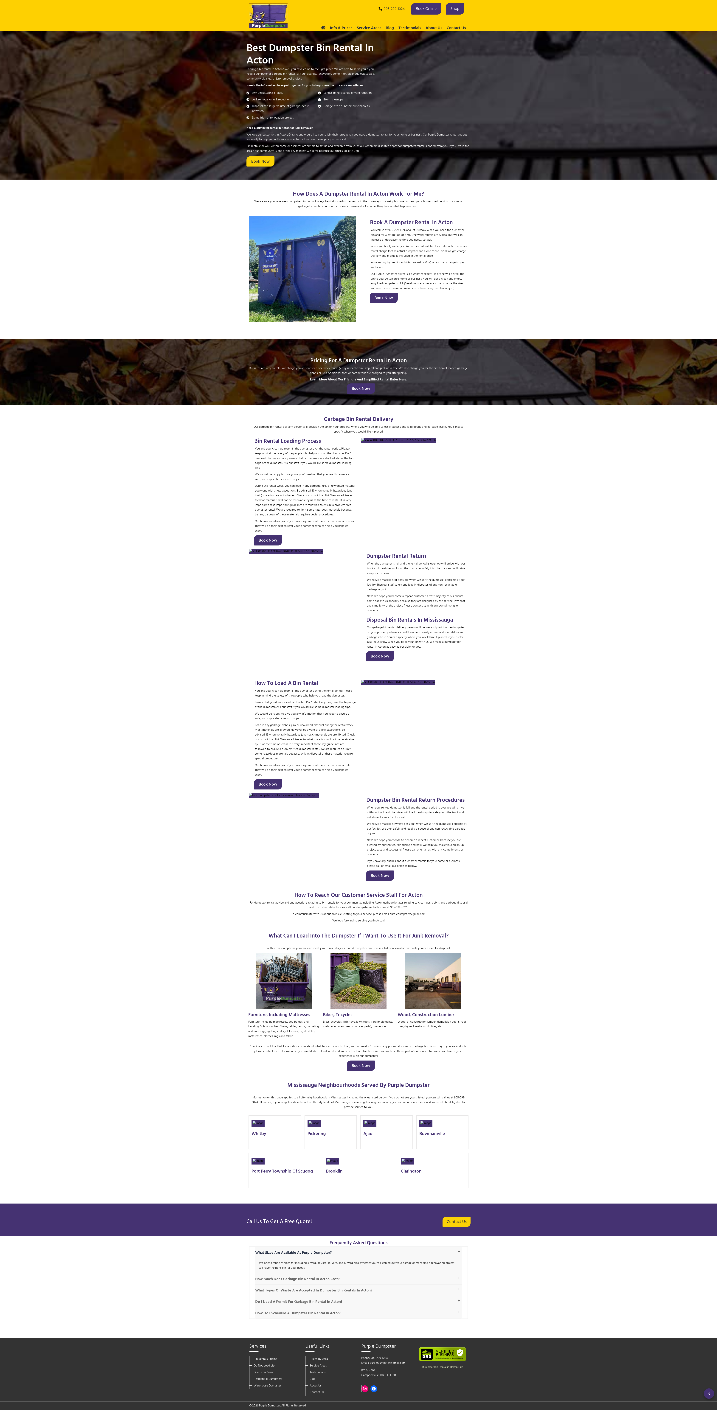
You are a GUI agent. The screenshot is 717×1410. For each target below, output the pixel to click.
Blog (390, 28)
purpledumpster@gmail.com (388, 1363)
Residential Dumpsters (268, 1379)
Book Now (260, 161)
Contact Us (456, 28)
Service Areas (318, 1365)
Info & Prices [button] (341, 28)
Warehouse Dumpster (267, 1385)
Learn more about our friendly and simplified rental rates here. (358, 379)
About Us (316, 1385)
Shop (454, 9)
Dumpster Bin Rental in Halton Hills (442, 1366)
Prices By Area (319, 1359)
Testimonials (409, 28)
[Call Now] (709, 1393)
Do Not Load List (264, 1365)
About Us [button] (434, 28)
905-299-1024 (394, 9)
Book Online (426, 9)
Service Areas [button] (369, 28)
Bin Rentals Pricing (265, 1359)
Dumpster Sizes (263, 1372)
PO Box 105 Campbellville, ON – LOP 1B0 (379, 1373)
